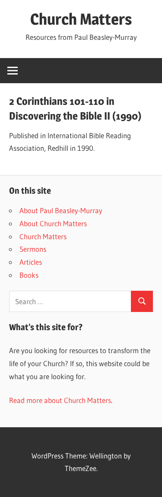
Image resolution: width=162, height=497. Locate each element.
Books (28, 274)
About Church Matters (53, 223)
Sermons (32, 248)
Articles (30, 261)
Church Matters (81, 19)
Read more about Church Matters (60, 400)
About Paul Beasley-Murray (60, 210)
